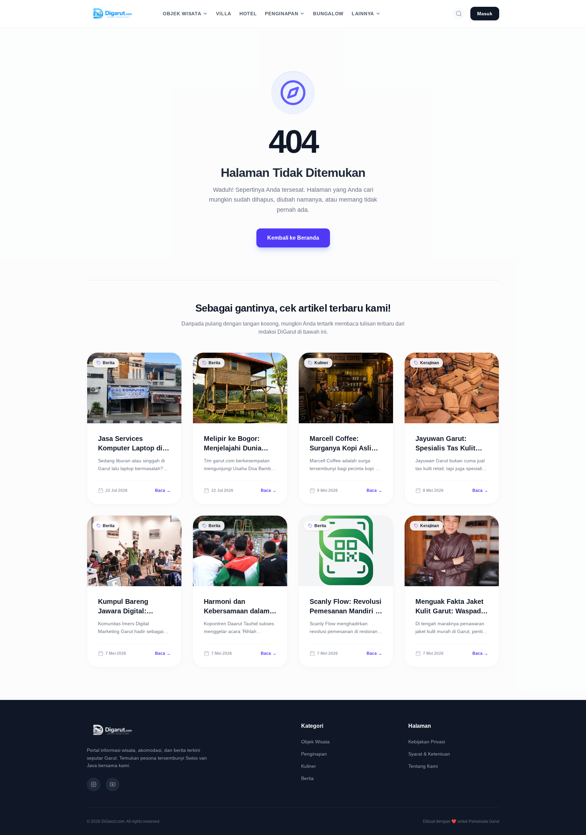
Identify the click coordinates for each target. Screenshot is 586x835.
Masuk (484, 13)
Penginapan (314, 754)
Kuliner (308, 766)
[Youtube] (112, 784)
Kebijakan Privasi (426, 741)
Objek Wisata (315, 741)
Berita (307, 778)
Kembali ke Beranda (293, 238)
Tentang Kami (423, 766)
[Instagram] (93, 784)
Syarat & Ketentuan (429, 754)
